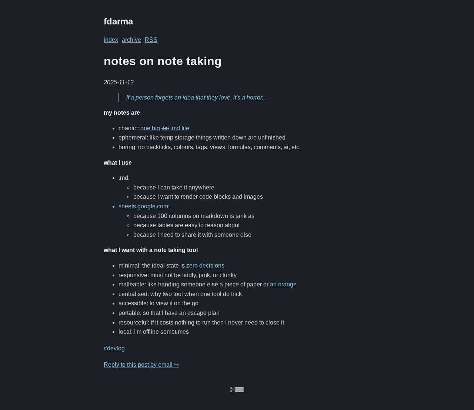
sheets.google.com (143, 206)
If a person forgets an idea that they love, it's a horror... (196, 97)
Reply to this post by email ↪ (141, 365)
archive (131, 40)
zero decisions (205, 265)
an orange (283, 284)
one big (150, 128)
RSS (151, 40)
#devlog (114, 348)
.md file (175, 128)
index (111, 40)
